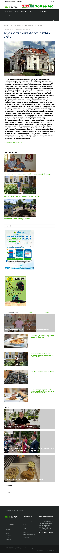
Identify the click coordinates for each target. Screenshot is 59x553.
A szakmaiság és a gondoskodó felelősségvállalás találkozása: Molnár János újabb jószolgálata (43, 391)
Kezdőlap (6, 25)
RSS (14, 510)
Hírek (11, 25)
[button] (12, 11)
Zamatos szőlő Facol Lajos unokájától (43, 372)
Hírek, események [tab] (13, 312)
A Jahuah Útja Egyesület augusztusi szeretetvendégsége (42, 336)
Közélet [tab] (30, 312)
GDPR (34, 549)
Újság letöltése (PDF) (33, 11)
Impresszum (40, 550)
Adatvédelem (50, 550)
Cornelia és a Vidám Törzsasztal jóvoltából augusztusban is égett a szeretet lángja (42, 355)
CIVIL (11, 7)
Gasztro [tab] (47, 312)
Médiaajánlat (43, 11)
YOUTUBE (21, 510)
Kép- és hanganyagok (20, 11)
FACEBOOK (8, 510)
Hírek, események (18, 25)
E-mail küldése (9, 15)
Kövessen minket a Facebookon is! (13, 142)
